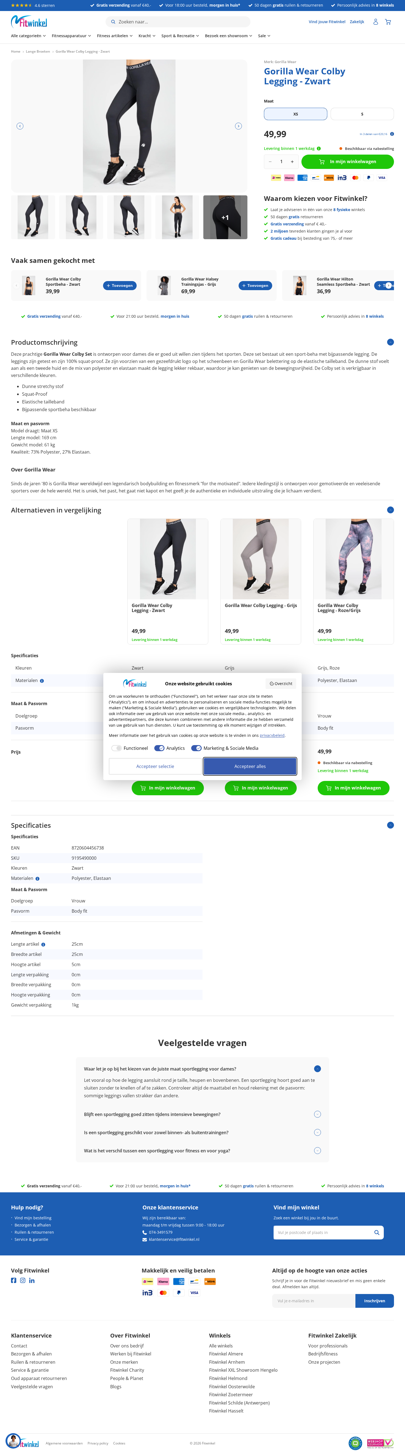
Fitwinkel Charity (127, 1370)
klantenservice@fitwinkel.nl (174, 1239)
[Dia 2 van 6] (81, 217)
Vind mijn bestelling (33, 1217)
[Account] (376, 22)
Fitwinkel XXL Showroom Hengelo (243, 1370)
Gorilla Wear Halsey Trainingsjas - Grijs (199, 282)
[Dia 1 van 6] (33, 217)
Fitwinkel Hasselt (226, 1411)
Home (15, 51)
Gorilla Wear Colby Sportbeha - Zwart (63, 282)
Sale (262, 35)
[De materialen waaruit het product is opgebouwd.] (42, 681)
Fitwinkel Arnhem (227, 1362)
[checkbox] (128, 748)
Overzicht (283, 683)
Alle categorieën (26, 35)
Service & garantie (31, 1239)
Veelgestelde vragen (32, 1387)
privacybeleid (272, 735)
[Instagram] (22, 1280)
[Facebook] (13, 1280)
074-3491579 (160, 1232)
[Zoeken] (377, 1232)
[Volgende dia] (238, 126)
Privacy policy (98, 1443)
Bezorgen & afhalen (33, 1225)
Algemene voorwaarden (64, 1443)
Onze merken (124, 1362)
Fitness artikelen (112, 35)
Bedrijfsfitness (323, 1354)
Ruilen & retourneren (34, 1232)
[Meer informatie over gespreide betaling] (392, 134)
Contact (19, 1346)
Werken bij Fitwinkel (130, 1354)
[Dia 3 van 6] (129, 217)
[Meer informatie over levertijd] (319, 148)
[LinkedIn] (31, 1280)
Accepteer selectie (155, 766)
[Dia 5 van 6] (225, 217)
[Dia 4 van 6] (177, 217)
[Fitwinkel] (25, 1443)
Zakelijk (357, 21)
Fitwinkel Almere (226, 1354)
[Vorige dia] (20, 126)
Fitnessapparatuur (69, 35)
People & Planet (126, 1378)
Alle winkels (221, 1346)
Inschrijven (374, 1300)
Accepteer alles (250, 766)
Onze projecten (324, 1362)
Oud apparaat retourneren (39, 1378)
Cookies (119, 1443)
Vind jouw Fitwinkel (327, 21)
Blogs (115, 1387)
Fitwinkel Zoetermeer (231, 1395)
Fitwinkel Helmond (228, 1378)
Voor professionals (328, 1346)
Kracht (145, 35)
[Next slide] (388, 285)
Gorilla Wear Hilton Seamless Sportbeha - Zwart (343, 282)
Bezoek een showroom (226, 35)
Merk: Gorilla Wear (280, 61)
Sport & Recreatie (178, 35)
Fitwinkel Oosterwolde (232, 1387)
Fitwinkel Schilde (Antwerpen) (239, 1403)
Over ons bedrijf (127, 1346)
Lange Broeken (38, 51)
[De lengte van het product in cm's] (43, 945)
